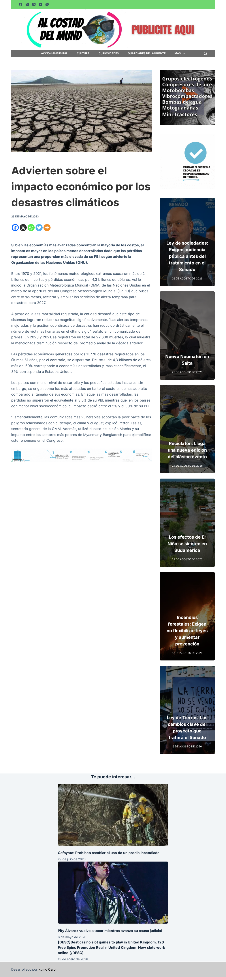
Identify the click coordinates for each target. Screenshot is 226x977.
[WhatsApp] (47, 4)
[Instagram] (34, 4)
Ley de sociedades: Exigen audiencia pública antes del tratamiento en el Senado (187, 256)
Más (178, 53)
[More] (47, 227)
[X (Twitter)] (27, 4)
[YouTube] (40, 4)
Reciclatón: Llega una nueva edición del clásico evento (187, 450)
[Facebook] (20, 4)
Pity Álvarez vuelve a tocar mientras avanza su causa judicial (110, 930)
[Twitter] (39, 227)
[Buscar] (205, 53)
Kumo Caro (47, 969)
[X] (23, 227)
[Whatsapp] (31, 227)
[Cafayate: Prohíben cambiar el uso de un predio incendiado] (113, 815)
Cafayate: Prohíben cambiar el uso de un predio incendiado (109, 853)
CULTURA (83, 53)
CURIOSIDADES (109, 53)
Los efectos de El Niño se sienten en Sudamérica (187, 543)
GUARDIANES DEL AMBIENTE (147, 53)
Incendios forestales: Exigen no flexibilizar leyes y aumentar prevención (187, 631)
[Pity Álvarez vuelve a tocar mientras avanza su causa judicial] (113, 893)
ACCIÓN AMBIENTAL (54, 53)
